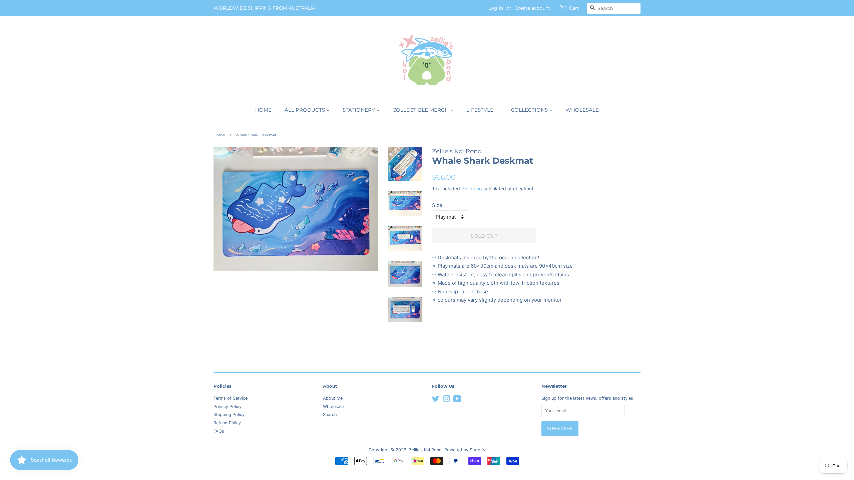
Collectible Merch (421, 110)
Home (263, 110)
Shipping (472, 188)
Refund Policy (227, 422)
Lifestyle (480, 110)
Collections (530, 110)
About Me (333, 398)
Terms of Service (231, 398)
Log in (495, 8)
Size (437, 205)
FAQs (219, 431)
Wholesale (582, 110)
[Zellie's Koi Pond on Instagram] (446, 400)
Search (330, 414)
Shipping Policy (229, 414)
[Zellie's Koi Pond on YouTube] (457, 400)
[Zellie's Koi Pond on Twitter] (435, 400)
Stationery (359, 110)
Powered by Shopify (464, 449)
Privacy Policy (228, 406)
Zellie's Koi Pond (425, 449)
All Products (305, 110)
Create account (532, 8)
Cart (574, 8)
